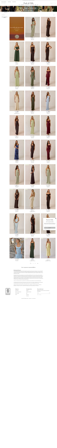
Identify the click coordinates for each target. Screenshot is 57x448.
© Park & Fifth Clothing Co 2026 (24, 298)
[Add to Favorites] (39, 17)
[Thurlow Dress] (32, 199)
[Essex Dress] (32, 174)
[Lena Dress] (17, 51)
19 (35, 263)
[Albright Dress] (48, 101)
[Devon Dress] (32, 125)
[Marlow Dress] (32, 51)
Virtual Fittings (17, 293)
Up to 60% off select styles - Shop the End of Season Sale (28, 0)
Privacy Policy (30, 298)
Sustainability (17, 290)
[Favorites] (53, 3)
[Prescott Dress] (48, 76)
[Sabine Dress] (17, 101)
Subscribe (50, 227)
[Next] (53, 13)
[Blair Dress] (48, 51)
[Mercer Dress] (32, 150)
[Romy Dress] (17, 76)
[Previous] (3, 13)
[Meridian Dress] (17, 174)
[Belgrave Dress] (48, 27)
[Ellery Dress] (32, 223)
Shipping (27, 290)
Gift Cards (27, 294)
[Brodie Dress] (48, 248)
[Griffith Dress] (32, 76)
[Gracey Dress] (17, 223)
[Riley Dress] (32, 248)
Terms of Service (34, 298)
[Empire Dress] (32, 27)
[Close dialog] (55, 218)
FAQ (26, 293)
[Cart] (55, 3)
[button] (52, 3)
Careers (16, 294)
